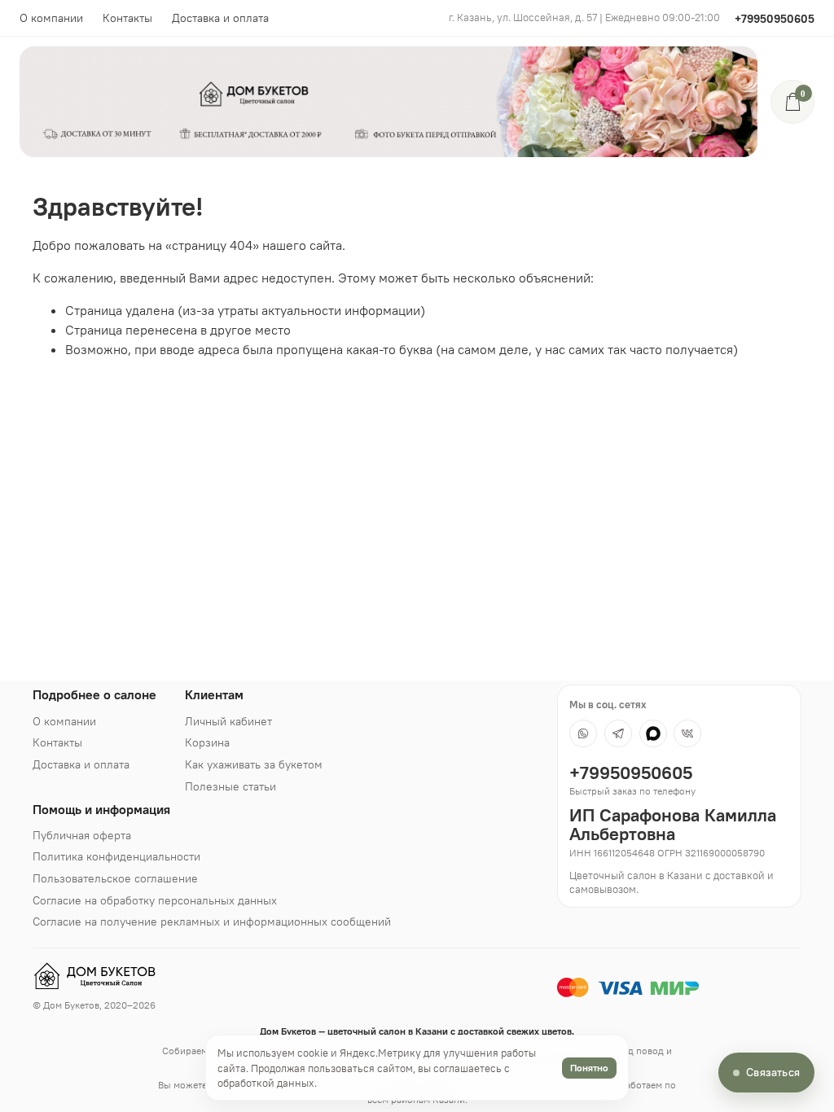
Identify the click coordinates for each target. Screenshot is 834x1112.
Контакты (127, 18)
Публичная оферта (82, 835)
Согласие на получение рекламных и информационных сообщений (212, 921)
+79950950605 (774, 18)
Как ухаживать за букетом (254, 764)
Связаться (773, 1072)
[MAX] (653, 733)
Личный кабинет (228, 721)
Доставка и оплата (220, 18)
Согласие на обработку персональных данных (155, 900)
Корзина (207, 742)
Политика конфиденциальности (116, 856)
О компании (51, 18)
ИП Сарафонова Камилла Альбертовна (672, 824)
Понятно (589, 1068)
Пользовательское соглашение (115, 878)
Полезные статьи (230, 786)
